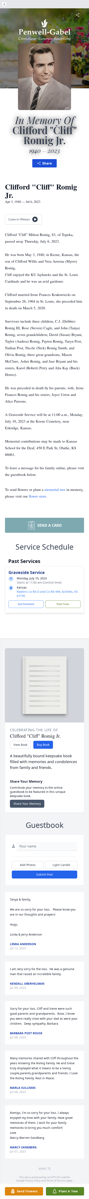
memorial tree (54, 489)
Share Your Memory (27, 804)
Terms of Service (55, 1180)
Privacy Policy (33, 1180)
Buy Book (43, 745)
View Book (20, 745)
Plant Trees (63, 604)
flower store (37, 496)
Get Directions (26, 604)
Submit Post (44, 874)
